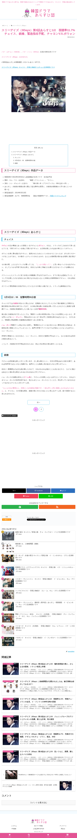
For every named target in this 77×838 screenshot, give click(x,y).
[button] (71, 474)
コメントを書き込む (38, 803)
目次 (35, 147)
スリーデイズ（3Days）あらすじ (23, 154)
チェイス (17, 157)
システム (14, 826)
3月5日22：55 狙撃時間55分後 (25, 160)
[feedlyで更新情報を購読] (20, 507)
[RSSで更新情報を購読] (57, 507)
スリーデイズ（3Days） (10, 415)
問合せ (63, 829)
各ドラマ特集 (38, 826)
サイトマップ (38, 831)
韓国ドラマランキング (58, 196)
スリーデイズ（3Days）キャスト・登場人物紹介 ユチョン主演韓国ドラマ (28, 67)
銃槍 (16, 163)
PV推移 (14, 829)
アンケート (63, 826)
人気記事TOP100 (38, 829)
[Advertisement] (38, 43)
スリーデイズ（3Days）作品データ (24, 151)
